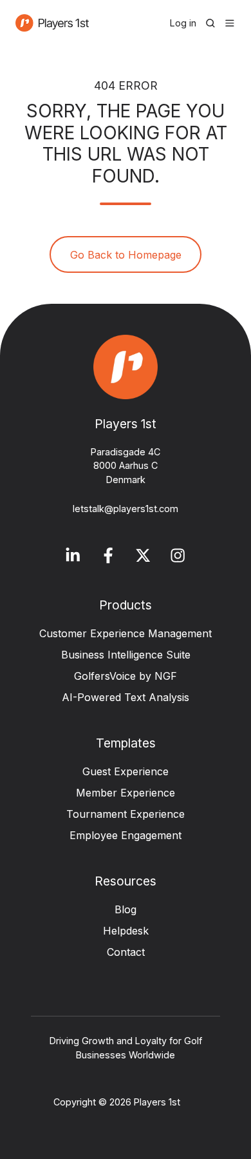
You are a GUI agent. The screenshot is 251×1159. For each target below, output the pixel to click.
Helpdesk (126, 930)
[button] (210, 23)
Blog (125, 909)
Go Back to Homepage (125, 254)
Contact (126, 952)
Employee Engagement (125, 835)
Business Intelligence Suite (126, 654)
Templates (126, 743)
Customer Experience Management (125, 633)
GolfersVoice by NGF (125, 675)
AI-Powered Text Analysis (125, 697)
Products (125, 605)
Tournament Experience (125, 813)
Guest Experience (125, 771)
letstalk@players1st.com (125, 508)
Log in (183, 22)
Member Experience (125, 792)
